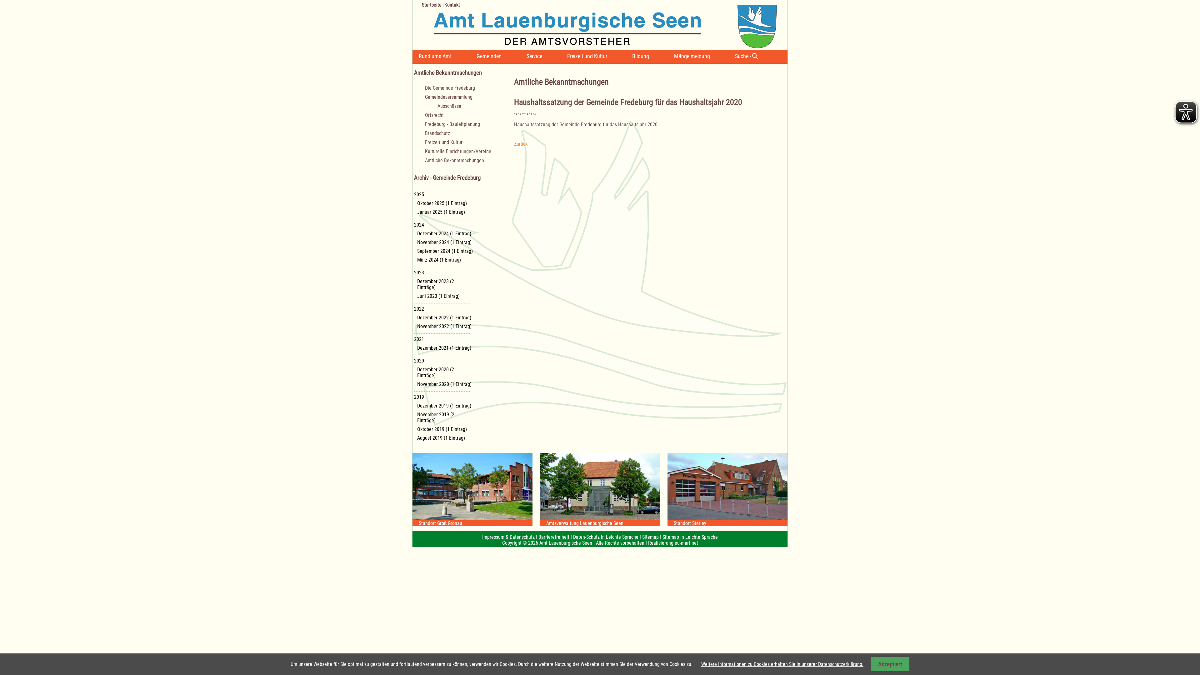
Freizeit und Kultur (587, 56)
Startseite (432, 5)
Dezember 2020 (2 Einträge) (435, 372)
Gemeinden (489, 56)
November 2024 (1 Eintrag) (444, 242)
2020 (419, 361)
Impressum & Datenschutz (509, 537)
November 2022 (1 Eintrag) (444, 326)
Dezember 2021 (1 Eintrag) (444, 348)
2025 (419, 195)
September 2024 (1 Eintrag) (445, 251)
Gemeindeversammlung (448, 97)
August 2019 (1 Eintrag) (441, 438)
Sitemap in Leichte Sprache (690, 537)
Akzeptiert (890, 664)
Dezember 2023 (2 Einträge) (435, 284)
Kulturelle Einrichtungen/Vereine (458, 151)
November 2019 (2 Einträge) (435, 417)
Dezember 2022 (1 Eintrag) (444, 318)
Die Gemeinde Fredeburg (450, 88)
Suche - (743, 56)
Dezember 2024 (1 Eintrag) (444, 234)
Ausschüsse (449, 106)
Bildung (640, 56)
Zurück (521, 144)
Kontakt (452, 5)
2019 (419, 397)
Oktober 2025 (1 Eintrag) (442, 203)
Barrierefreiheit (554, 537)
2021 (419, 339)
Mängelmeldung (692, 56)
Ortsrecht (434, 115)
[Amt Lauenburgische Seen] (594, 24)
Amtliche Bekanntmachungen (454, 160)
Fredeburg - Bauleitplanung (452, 124)
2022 (419, 309)
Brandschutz (437, 133)
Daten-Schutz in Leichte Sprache (605, 537)
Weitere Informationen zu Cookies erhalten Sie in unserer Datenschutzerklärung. (782, 664)
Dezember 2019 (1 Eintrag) (444, 406)
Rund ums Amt (435, 56)
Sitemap (650, 537)
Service (534, 56)
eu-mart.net (686, 543)
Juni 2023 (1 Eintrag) (438, 296)
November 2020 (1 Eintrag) (444, 384)
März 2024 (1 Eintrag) (439, 260)
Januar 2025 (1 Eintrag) (441, 212)
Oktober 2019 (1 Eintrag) (442, 429)
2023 (419, 273)
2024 (419, 225)
